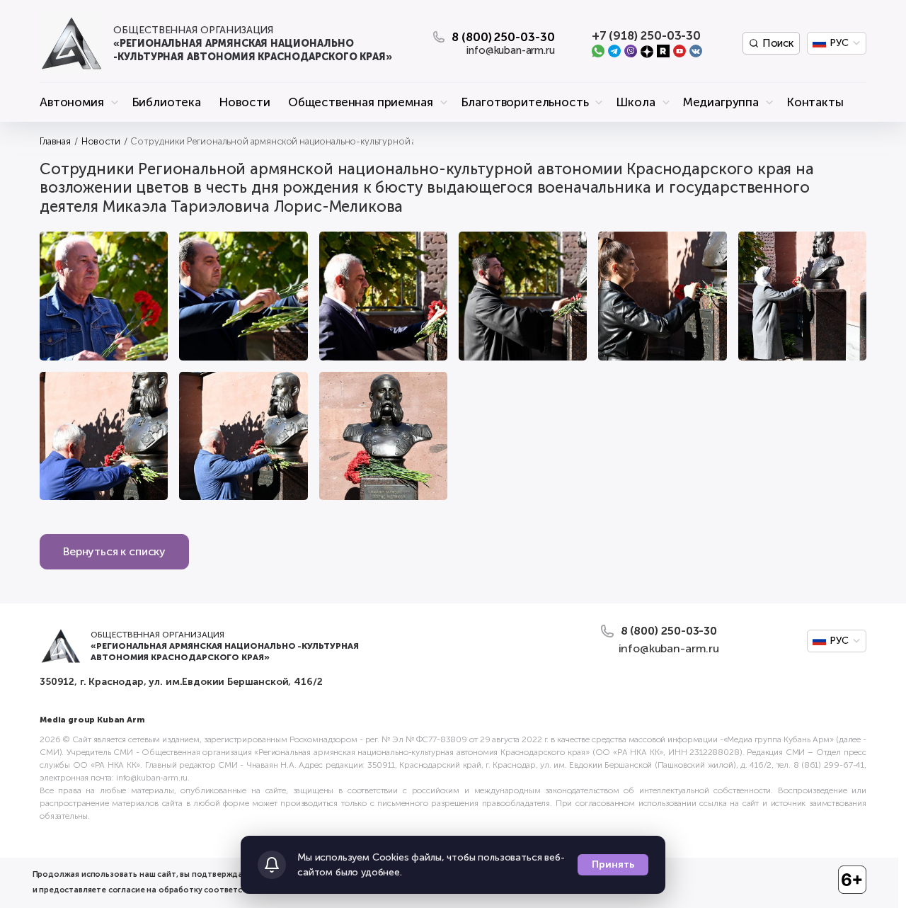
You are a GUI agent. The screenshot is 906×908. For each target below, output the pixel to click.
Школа (635, 102)
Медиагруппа (721, 102)
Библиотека (166, 102)
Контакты (815, 102)
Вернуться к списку (114, 551)
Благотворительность (525, 102)
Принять (613, 864)
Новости (244, 102)
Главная (55, 141)
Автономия (72, 102)
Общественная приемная (360, 102)
